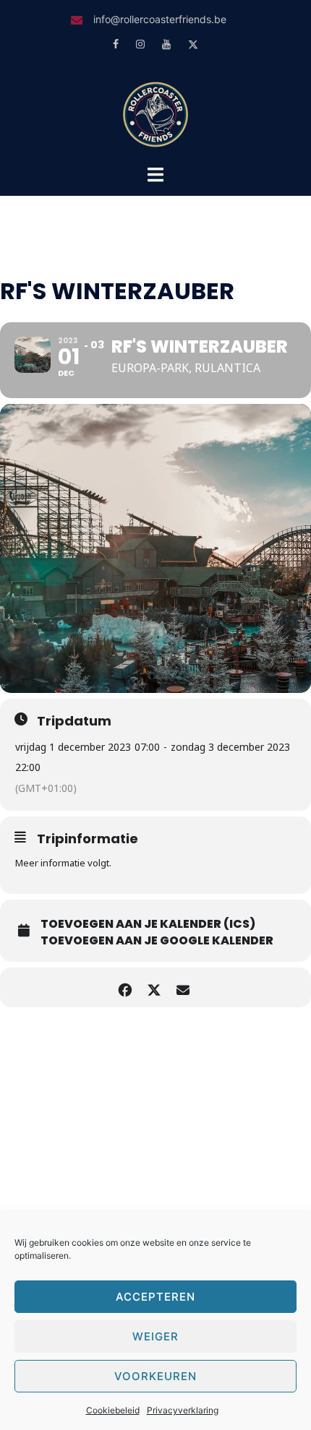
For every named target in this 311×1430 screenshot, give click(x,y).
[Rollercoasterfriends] (155, 112)
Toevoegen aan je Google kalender (157, 940)
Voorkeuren (155, 1376)
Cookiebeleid (113, 1410)
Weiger (155, 1336)
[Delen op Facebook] (124, 987)
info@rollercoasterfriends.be (159, 19)
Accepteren (155, 1297)
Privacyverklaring (182, 1410)
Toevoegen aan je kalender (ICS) (148, 924)
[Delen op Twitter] (153, 987)
